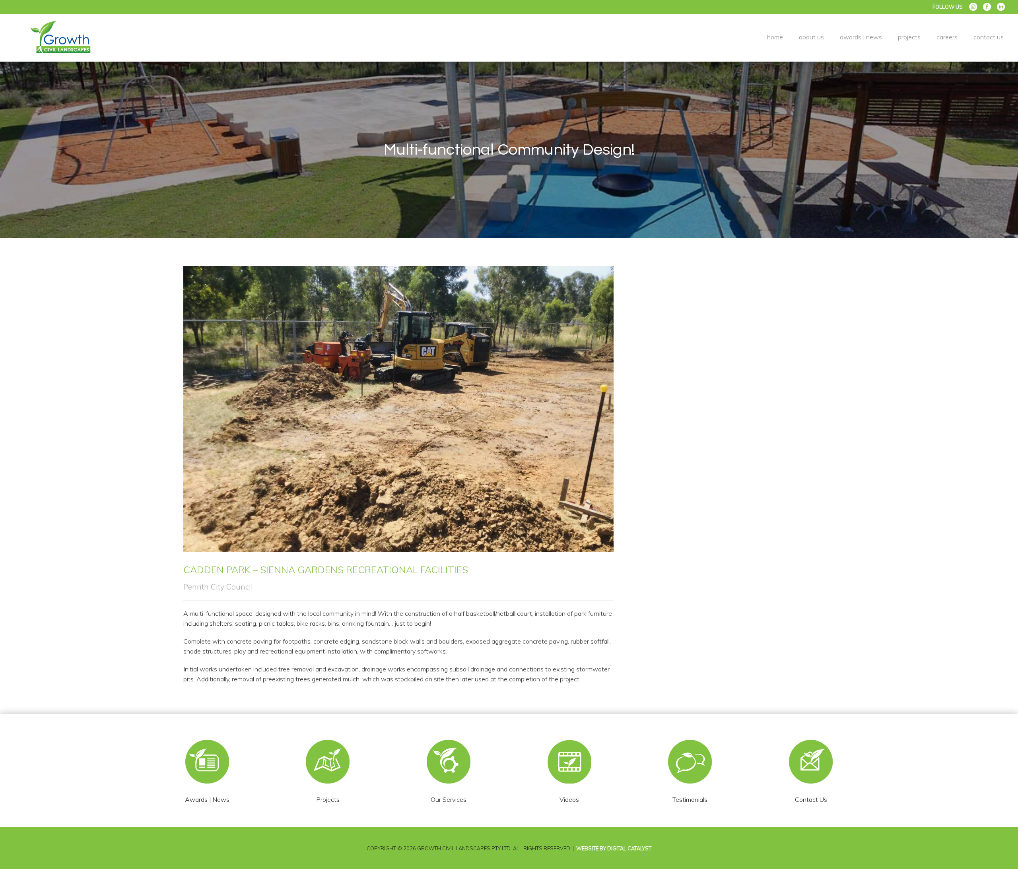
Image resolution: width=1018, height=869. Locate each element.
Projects (909, 37)
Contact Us (988, 37)
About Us (811, 37)
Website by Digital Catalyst (613, 848)
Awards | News (861, 37)
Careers (947, 37)
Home (775, 37)
